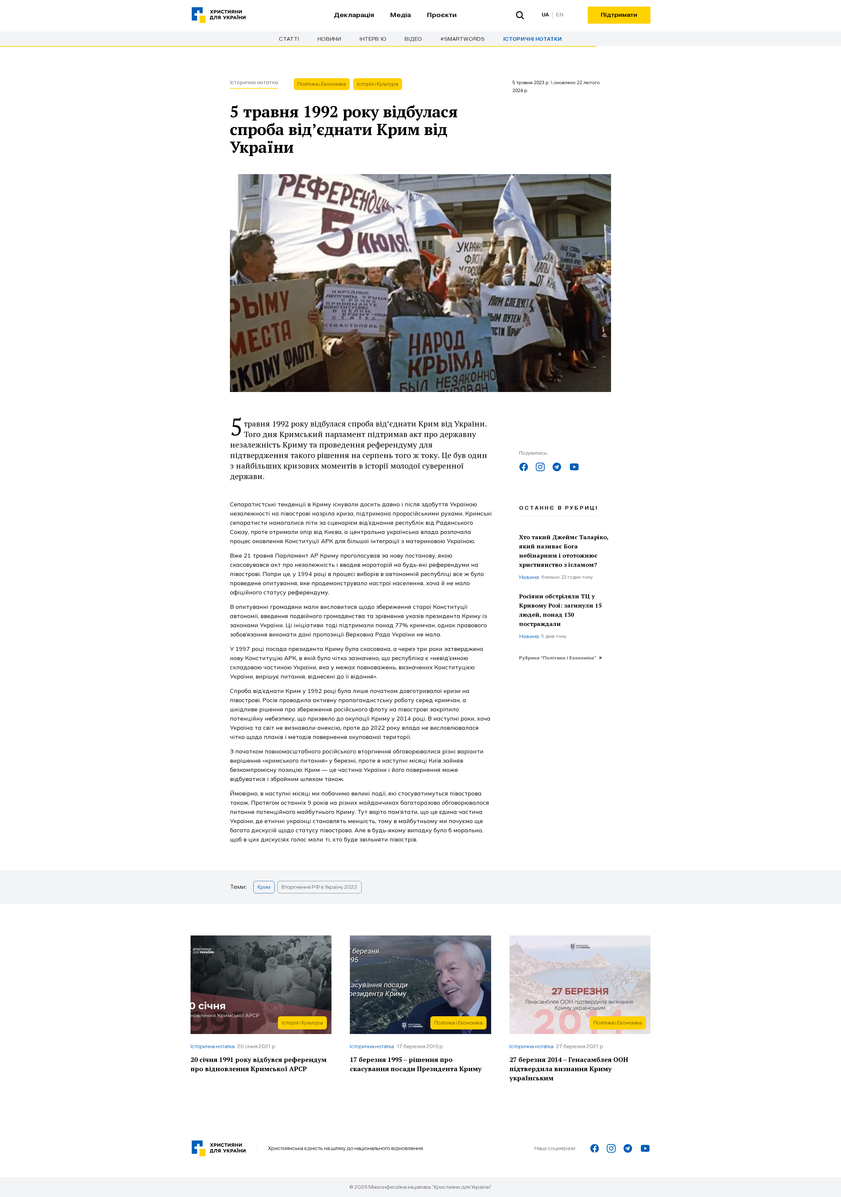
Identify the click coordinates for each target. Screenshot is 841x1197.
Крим (264, 887)
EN (559, 15)
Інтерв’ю (373, 39)
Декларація (354, 15)
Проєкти (442, 15)
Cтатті (289, 39)
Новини (329, 39)
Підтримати (619, 15)
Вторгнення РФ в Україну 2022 (319, 887)
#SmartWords (463, 39)
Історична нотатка (254, 82)
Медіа (400, 15)
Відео (413, 39)
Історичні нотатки (532, 39)
